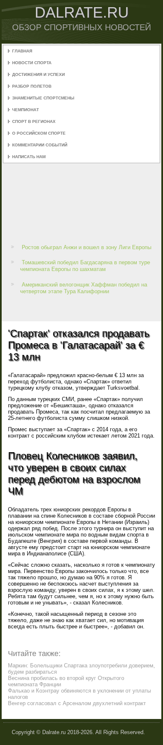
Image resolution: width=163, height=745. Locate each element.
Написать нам (29, 156)
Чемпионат (25, 109)
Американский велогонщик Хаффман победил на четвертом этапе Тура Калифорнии (83, 287)
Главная (22, 51)
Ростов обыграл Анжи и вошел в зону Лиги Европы (86, 247)
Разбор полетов (31, 86)
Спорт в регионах (34, 121)
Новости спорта (31, 62)
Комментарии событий (39, 145)
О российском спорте (39, 133)
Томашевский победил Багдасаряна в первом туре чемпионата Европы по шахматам (85, 265)
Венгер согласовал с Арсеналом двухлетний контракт (77, 703)
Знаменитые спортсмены (43, 98)
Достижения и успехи (38, 74)
